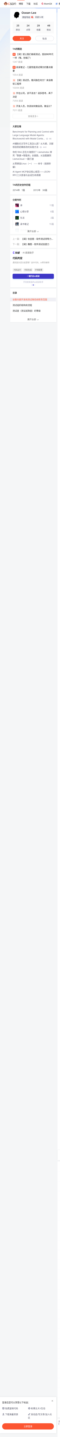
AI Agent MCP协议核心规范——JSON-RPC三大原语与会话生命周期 (32, 173)
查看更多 (32, 116)
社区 (36, 3)
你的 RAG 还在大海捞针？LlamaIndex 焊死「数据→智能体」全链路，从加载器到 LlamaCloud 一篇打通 (32, 155)
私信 (44, 38)
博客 (21, 3)
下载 (28, 3)
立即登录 (28, 1426)
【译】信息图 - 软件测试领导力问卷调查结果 (37, 239)
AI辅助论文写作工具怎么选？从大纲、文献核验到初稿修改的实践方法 (33, 145)
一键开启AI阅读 (33, 276)
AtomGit (48, 3)
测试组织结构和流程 (22, 305)
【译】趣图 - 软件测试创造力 (35, 244)
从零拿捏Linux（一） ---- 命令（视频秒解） (32, 165)
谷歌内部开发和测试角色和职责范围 (30, 299)
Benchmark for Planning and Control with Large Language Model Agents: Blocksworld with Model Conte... (33, 135)
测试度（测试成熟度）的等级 (27, 310)
